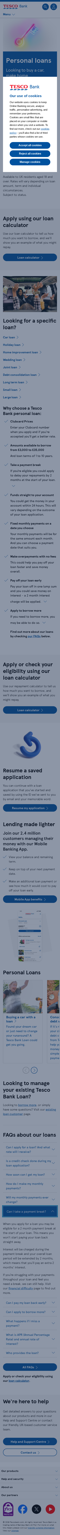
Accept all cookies (30, 145)
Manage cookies (30, 162)
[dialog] (30, 124)
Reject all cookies (30, 153)
